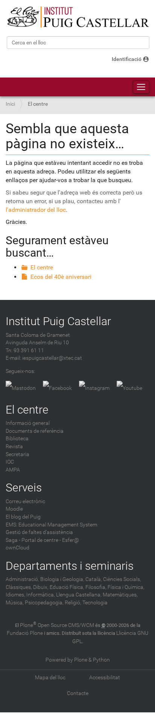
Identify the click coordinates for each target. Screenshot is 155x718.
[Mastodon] (21, 388)
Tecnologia (95, 602)
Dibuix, (41, 587)
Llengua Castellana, (79, 595)
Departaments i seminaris (70, 565)
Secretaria (17, 454)
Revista (14, 446)
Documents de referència (35, 431)
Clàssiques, (19, 587)
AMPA (13, 470)
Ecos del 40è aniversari (60, 276)
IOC (10, 462)
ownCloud (17, 548)
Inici (10, 104)
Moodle (14, 509)
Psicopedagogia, (44, 602)
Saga (12, 540)
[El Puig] (77, 17)
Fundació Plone (25, 633)
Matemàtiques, (120, 595)
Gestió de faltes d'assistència (39, 532)
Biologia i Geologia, (62, 579)
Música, (15, 602)
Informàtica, (40, 595)
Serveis (24, 487)
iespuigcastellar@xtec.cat (52, 358)
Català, (93, 579)
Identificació (126, 59)
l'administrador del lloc (36, 209)
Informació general (28, 423)
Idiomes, (15, 595)
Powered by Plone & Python (78, 660)
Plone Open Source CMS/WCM (57, 625)
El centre (41, 267)
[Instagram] (94, 388)
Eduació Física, (67, 587)
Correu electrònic (25, 501)
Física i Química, (126, 587)
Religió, (73, 602)
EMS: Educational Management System (51, 525)
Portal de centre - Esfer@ (50, 540)
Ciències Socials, (122, 579)
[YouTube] (129, 388)
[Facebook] (57, 388)
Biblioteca (17, 438)
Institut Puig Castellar (58, 321)
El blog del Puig (23, 517)
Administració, (22, 579)
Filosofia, (95, 587)
